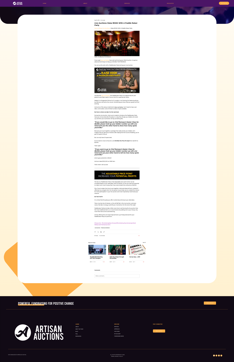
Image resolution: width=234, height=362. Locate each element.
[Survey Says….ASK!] (137, 250)
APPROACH (117, 329)
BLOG (77, 331)
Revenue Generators (105, 227)
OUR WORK (117, 331)
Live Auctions (97, 227)
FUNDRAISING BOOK (119, 336)
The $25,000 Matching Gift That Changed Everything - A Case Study (96, 257)
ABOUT (77, 326)
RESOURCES (78, 336)
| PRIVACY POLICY (119, 356)
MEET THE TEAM (79, 329)
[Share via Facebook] (95, 231)
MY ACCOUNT (117, 333)
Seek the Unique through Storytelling (117, 257)
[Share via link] (104, 231)
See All (144, 242)
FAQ (76, 333)
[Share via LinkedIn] (101, 231)
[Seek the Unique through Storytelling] (117, 250)
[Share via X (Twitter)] (98, 231)
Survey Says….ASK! (134, 257)
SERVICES (116, 326)
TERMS (113, 356)
